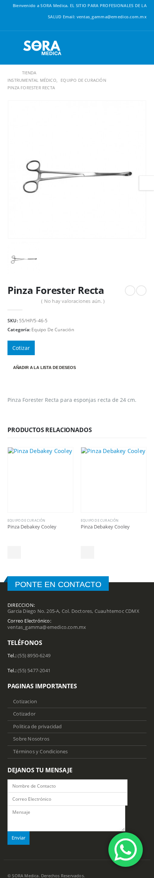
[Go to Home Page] (9, 73)
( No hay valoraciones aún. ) (73, 301)
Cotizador (24, 714)
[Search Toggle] (141, 48)
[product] (40, 479)
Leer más (14, 552)
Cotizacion (25, 701)
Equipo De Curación (52, 329)
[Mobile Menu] (13, 47)
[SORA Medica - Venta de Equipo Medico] (42, 47)
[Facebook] (142, 26)
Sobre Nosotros (31, 739)
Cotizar (21, 347)
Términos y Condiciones (40, 751)
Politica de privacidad (37, 726)
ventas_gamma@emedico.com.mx (46, 627)
